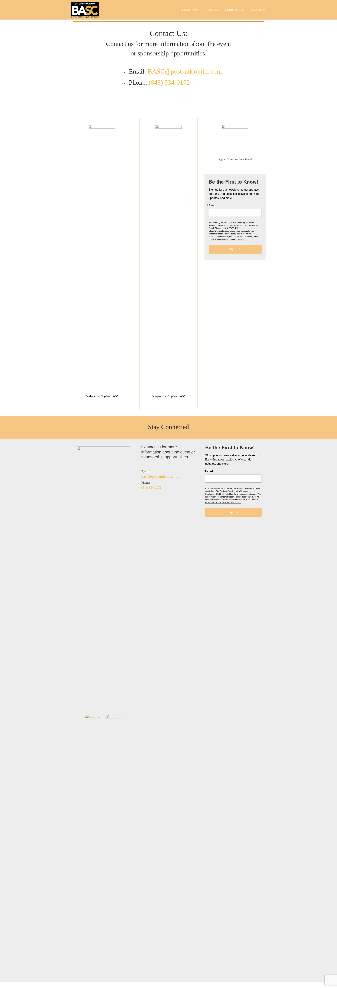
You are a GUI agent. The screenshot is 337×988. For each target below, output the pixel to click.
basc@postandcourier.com (161, 476)
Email (213, 205)
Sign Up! (235, 249)
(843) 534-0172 (169, 82)
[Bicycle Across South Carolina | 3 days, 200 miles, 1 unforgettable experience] (85, 9)
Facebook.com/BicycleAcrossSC (102, 396)
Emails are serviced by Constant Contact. (226, 239)
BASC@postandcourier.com (185, 71)
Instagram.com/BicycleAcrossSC (168, 396)
